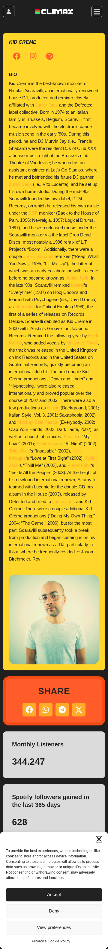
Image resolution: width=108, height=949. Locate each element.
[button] (99, 839)
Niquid (53, 408)
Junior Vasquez (38, 256)
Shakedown (47, 443)
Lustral (77, 285)
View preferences (54, 927)
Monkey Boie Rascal (37, 422)
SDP (33, 213)
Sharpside (25, 306)
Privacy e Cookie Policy (51, 941)
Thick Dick (19, 451)
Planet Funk (79, 465)
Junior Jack (46, 105)
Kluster (70, 436)
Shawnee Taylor (82, 343)
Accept (54, 894)
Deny (54, 910)
